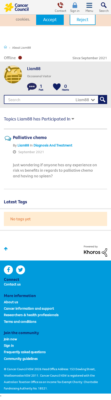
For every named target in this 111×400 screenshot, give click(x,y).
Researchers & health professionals (31, 314)
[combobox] (55, 99)
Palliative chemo (30, 137)
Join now (10, 339)
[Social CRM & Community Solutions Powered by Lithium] (95, 250)
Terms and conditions (20, 321)
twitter (20, 269)
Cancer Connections (5, 46)
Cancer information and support (29, 308)
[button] (50, 19)
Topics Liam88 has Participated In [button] (37, 119)
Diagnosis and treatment (53, 145)
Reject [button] (83, 19)
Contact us (12, 284)
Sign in (75, 10)
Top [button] (6, 249)
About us (11, 302)
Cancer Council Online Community (16, 7)
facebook (8, 269)
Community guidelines (21, 358)
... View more (88, 175)
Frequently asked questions (25, 352)
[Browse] (89, 7)
